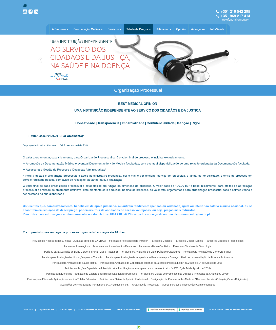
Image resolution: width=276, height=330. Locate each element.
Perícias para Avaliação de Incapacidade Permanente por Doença (142, 257)
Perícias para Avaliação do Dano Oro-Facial (207, 251)
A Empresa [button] (59, 29)
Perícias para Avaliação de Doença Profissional (207, 257)
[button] (40, 60)
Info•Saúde (217, 29)
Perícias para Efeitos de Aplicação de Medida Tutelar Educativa (62, 279)
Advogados (198, 29)
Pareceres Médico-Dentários (154, 246)
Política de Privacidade (128, 310)
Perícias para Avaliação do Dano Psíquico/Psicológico (150, 251)
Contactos (28, 310)
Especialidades (46, 310)
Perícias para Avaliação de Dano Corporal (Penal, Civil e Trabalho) (81, 251)
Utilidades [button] (162, 29)
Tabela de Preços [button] (137, 29)
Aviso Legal (66, 310)
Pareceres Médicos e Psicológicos (224, 240)
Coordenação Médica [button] (87, 29)
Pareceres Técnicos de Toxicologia (192, 246)
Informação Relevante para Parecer (128, 240)
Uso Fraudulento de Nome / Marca (94, 310)
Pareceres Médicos (161, 240)
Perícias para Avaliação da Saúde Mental (74, 262)
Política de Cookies (191, 309)
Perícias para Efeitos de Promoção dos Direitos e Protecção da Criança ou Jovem (184, 273)
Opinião (181, 29)
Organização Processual (145, 284)
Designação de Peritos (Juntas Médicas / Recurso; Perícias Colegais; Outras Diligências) (199, 279)
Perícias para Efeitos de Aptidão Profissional (123, 279)
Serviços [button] (113, 29)
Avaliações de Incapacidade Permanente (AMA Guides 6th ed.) (94, 284)
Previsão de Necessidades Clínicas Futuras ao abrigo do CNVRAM (69, 240)
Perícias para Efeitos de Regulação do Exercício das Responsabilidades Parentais (91, 273)
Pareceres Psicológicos (77, 246)
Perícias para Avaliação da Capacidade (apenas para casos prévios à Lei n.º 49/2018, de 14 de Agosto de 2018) (161, 262)
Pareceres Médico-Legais (189, 240)
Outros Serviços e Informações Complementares (188, 284)
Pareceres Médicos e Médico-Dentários (114, 246)
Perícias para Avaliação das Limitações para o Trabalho (72, 257)
